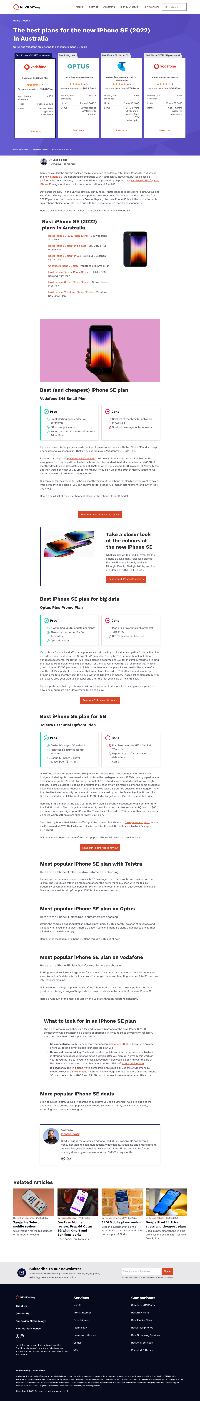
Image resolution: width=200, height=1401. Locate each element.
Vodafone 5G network (82, 458)
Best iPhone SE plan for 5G (64, 255)
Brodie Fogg (59, 159)
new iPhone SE (53, 176)
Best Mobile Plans (141, 1320)
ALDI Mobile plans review (121, 1222)
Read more (35, 131)
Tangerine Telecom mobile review (27, 1224)
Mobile (79, 6)
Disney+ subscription (137, 822)
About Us (21, 1306)
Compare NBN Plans (143, 1305)
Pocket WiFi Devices (142, 1350)
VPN (75, 1350)
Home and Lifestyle (84, 1335)
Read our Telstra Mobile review (100, 847)
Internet (93, 6)
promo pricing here (132, 1063)
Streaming (109, 6)
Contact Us (22, 1313)
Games (77, 1342)
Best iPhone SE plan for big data (67, 245)
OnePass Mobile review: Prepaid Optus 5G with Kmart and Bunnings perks (75, 1228)
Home (16, 20)
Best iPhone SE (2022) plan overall (68, 235)
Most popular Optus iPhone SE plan (69, 282)
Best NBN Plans (140, 1312)
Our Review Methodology (31, 1321)
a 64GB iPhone (78, 1071)
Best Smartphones (142, 1327)
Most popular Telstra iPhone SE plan (69, 272)
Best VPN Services (142, 1342)
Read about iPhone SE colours (126, 579)
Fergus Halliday (68, 1218)
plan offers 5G (116, 1044)
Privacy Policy (23, 1370)
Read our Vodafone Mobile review (100, 514)
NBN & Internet (82, 1312)
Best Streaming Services (145, 1335)
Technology (80, 1327)
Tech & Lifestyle (129, 6)
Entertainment (81, 1320)
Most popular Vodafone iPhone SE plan (71, 292)
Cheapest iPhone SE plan (63, 265)
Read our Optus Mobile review (100, 700)
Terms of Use (38, 1370)
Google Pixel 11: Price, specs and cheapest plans (166, 1224)
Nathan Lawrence (26, 1218)
